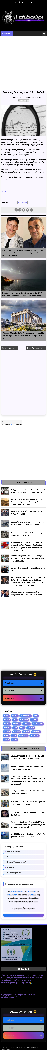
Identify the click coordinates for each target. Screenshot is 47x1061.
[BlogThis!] (21, 100)
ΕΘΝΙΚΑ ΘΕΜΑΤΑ (38, 724)
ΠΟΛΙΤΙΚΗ (7, 724)
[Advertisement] (23, 63)
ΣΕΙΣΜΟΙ (14, 740)
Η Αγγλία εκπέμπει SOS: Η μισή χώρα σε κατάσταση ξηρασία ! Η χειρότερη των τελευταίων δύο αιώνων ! (26, 502)
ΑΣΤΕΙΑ (22, 728)
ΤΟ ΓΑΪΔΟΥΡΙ (36, 732)
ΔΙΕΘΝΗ (6, 740)
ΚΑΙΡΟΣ (6, 736)
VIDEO (36, 716)
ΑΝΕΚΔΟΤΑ (16, 732)
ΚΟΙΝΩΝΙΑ (27, 724)
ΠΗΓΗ (3, 192)
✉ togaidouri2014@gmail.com (23, 915)
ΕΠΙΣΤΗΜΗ (7, 728)
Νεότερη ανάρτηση (9, 348)
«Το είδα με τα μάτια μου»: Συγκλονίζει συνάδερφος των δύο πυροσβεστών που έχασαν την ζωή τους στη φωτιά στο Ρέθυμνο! (22, 253)
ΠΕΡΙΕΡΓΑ (7, 720)
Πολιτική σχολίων (13, 873)
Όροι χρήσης (10, 867)
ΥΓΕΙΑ (15, 720)
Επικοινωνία (11, 857)
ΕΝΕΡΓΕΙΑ (26, 732)
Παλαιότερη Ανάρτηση (36, 348)
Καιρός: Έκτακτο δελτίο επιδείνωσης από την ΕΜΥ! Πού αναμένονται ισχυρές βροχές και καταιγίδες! (22, 294)
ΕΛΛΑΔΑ (13, 203)
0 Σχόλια (38, 97)
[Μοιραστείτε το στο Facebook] (25, 100)
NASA (15, 728)
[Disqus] (23, 384)
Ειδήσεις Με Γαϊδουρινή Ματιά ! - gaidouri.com (20, 1048)
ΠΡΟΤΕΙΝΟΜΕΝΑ (26, 716)
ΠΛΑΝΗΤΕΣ (31, 728)
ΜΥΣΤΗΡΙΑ (34, 720)
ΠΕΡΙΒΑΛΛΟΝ (22, 203)
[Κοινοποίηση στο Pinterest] (27, 100)
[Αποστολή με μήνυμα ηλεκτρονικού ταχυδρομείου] (19, 100)
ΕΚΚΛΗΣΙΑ (7, 732)
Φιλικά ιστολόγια (12, 851)
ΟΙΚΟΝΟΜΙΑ (16, 724)
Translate (18, 425)
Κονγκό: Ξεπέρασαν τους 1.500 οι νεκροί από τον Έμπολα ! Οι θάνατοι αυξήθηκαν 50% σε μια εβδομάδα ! (28, 558)
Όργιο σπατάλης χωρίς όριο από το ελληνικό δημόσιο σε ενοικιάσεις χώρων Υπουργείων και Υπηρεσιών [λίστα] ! (28, 824)
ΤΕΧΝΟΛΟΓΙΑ (34, 736)
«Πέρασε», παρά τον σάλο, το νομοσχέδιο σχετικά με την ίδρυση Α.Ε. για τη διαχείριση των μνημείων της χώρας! (23, 335)
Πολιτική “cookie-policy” (15, 862)
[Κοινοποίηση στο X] (23, 100)
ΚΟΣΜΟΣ (14, 716)
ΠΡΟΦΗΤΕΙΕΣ (23, 736)
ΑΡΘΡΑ (14, 736)
